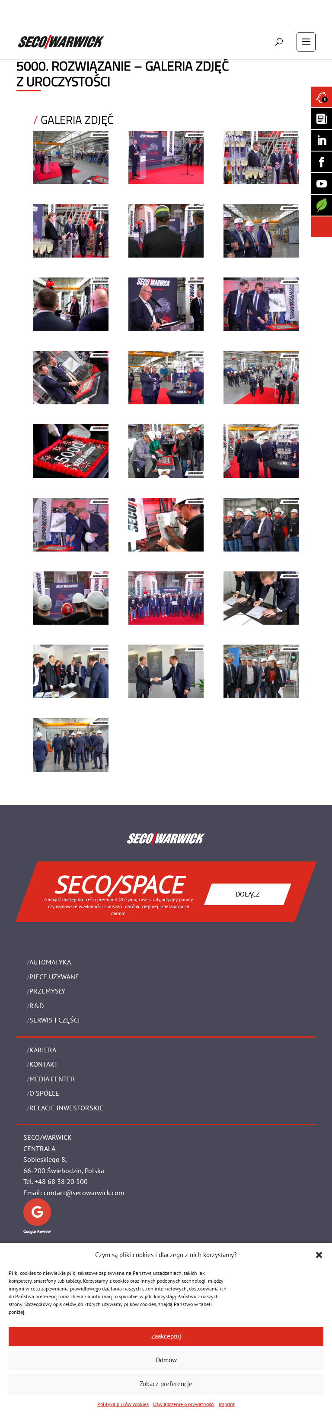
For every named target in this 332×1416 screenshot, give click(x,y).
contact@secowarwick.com (84, 1192)
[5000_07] (71, 329)
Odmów (166, 1360)
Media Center (52, 1078)
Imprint (227, 1404)
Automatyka (50, 962)
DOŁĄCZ (248, 894)
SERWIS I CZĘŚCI (54, 1020)
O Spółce (44, 1093)
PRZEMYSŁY (47, 991)
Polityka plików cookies (123, 1404)
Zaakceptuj (166, 1336)
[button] (319, 1255)
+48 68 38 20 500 (61, 1181)
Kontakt (43, 1064)
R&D (36, 1005)
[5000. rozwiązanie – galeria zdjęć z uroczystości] (71, 181)
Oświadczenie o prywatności (183, 1404)
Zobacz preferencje (166, 1384)
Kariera (42, 1049)
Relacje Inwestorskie (66, 1107)
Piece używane (54, 976)
